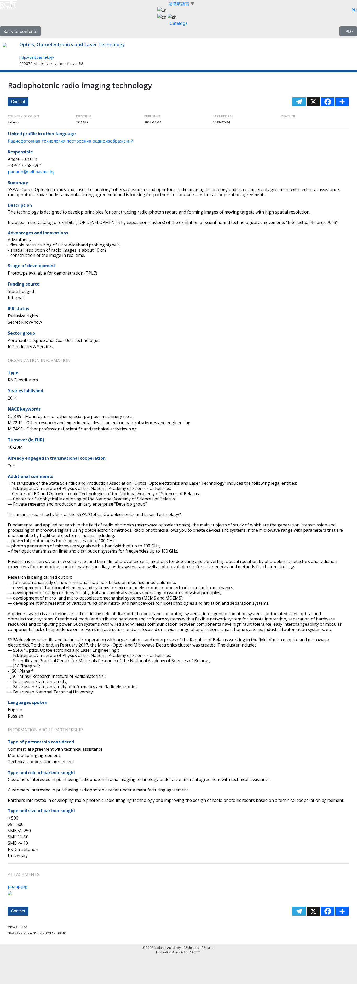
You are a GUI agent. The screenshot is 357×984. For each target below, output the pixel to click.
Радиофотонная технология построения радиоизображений (70, 141)
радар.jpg (17, 886)
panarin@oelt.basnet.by (31, 172)
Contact (18, 101)
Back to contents (20, 31)
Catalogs (178, 23)
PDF (348, 31)
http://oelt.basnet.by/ (36, 57)
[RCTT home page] (15, 5)
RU (354, 10)
